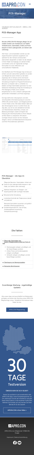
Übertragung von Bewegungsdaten (14, 263)
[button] (17, 242)
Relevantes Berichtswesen (12, 266)
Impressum (10, 437)
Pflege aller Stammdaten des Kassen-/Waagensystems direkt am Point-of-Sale (16, 242)
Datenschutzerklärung (20, 437)
